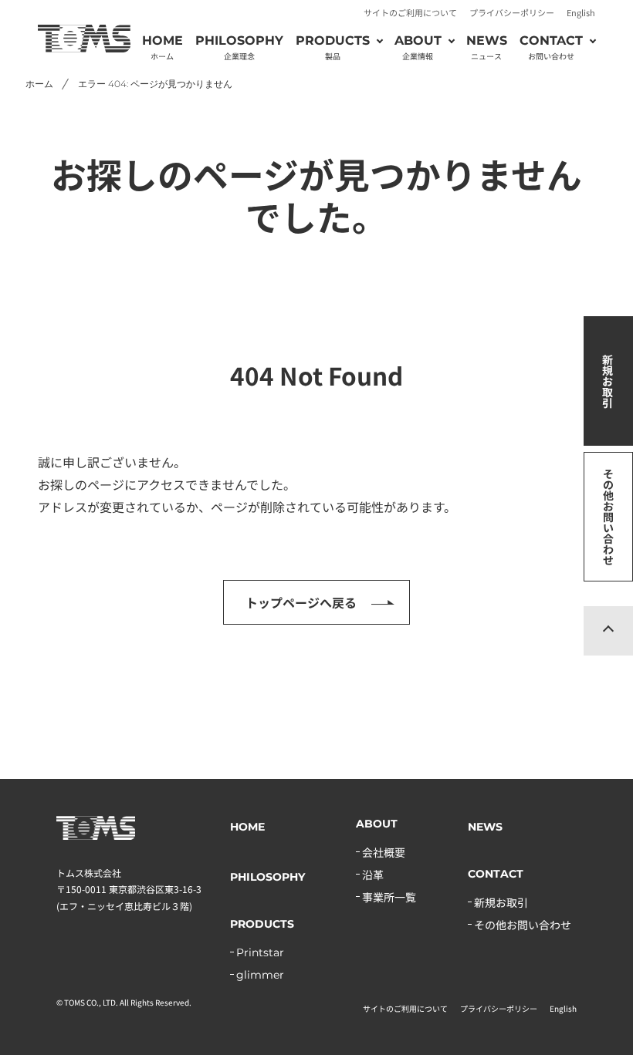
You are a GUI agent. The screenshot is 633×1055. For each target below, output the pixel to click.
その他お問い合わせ (608, 517)
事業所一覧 (389, 897)
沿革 (373, 874)
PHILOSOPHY (239, 47)
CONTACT (495, 874)
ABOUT (377, 824)
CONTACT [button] (551, 47)
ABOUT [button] (418, 47)
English (581, 12)
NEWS (486, 47)
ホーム (39, 83)
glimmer (260, 975)
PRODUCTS (262, 924)
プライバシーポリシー (511, 12)
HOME (162, 47)
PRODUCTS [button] (333, 47)
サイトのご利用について (410, 12)
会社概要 (383, 852)
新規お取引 (607, 381)
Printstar (260, 952)
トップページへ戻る (301, 602)
